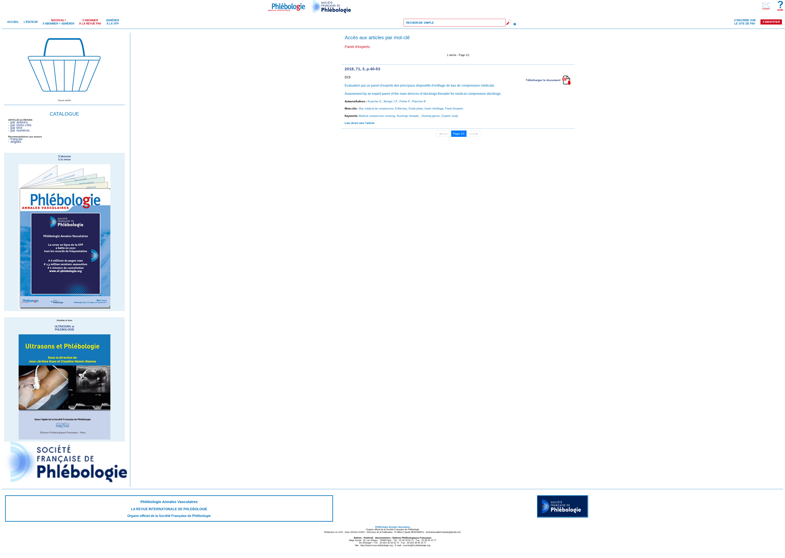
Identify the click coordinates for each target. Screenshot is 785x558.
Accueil (13, 21)
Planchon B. (419, 101)
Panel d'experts (454, 108)
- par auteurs (18, 122)
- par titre (15, 128)
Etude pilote (416, 108)
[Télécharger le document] (566, 80)
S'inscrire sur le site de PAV (745, 22)
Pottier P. (404, 101)
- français (15, 139)
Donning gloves (431, 115)
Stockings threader (407, 115)
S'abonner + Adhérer (58, 22)
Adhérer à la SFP (112, 22)
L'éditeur (31, 21)
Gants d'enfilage (433, 108)
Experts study (450, 115)
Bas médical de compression (376, 108)
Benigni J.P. (391, 101)
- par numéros (19, 130)
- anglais (14, 142)
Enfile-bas (401, 108)
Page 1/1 (459, 133)
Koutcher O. (375, 101)
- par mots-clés (19, 125)
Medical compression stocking (377, 115)
